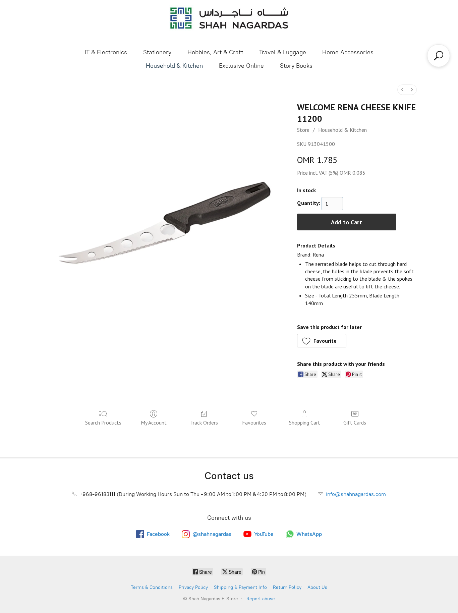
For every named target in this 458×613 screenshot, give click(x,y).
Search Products (103, 422)
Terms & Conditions (152, 587)
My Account (154, 422)
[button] (322, 340)
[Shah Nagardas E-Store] (229, 18)
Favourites (254, 422)
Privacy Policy (193, 587)
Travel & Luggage (282, 52)
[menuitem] (402, 90)
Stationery (157, 52)
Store (303, 129)
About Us (317, 587)
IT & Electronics (105, 52)
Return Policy (287, 587)
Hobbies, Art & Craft (215, 52)
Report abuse (260, 599)
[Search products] (439, 56)
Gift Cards (354, 422)
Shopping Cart (304, 422)
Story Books (296, 65)
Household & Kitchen (174, 65)
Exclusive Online (241, 65)
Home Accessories (348, 52)
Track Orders (204, 422)
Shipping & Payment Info (240, 587)
